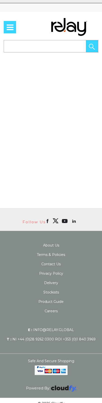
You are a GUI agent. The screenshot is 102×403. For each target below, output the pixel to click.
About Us (51, 245)
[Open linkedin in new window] (74, 221)
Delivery (51, 283)
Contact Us (51, 264)
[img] (55, 220)
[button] (92, 46)
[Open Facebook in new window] (48, 221)
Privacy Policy (51, 273)
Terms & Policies (51, 254)
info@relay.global (51, 330)
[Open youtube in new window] (65, 221)
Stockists (51, 292)
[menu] (10, 27)
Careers (51, 311)
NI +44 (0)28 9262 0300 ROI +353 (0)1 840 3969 (51, 339)
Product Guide (51, 301)
